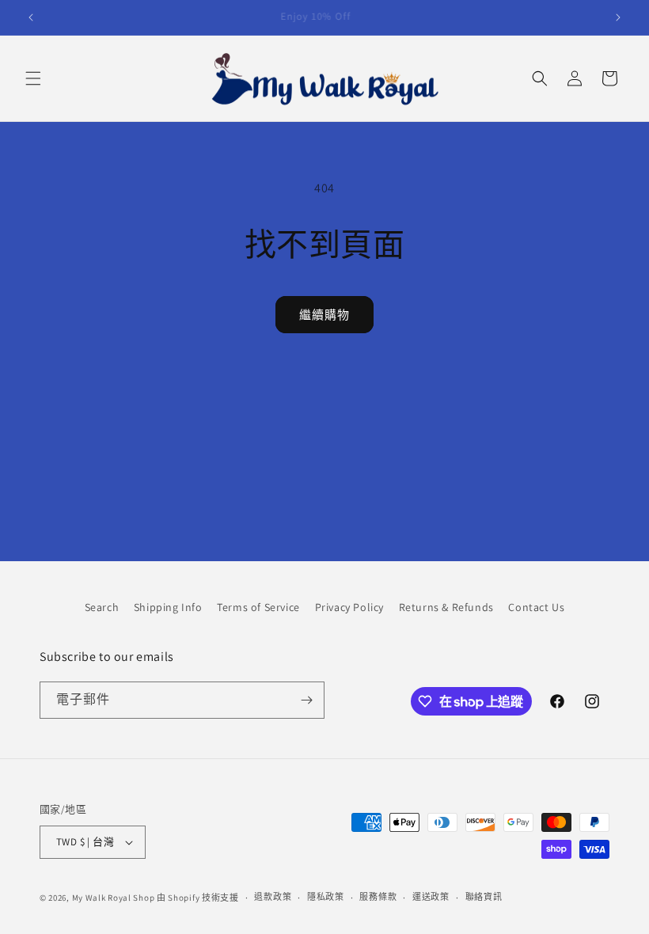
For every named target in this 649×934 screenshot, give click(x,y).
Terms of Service (258, 607)
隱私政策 (325, 896)
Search (102, 607)
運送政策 (431, 896)
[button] (33, 78)
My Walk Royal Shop (113, 897)
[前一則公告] (30, 17)
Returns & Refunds (446, 607)
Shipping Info (168, 607)
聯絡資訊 (484, 896)
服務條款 (378, 896)
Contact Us (536, 607)
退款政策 (272, 896)
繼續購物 (324, 314)
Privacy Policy (349, 607)
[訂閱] (306, 700)
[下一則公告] (618, 17)
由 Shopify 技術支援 (198, 897)
